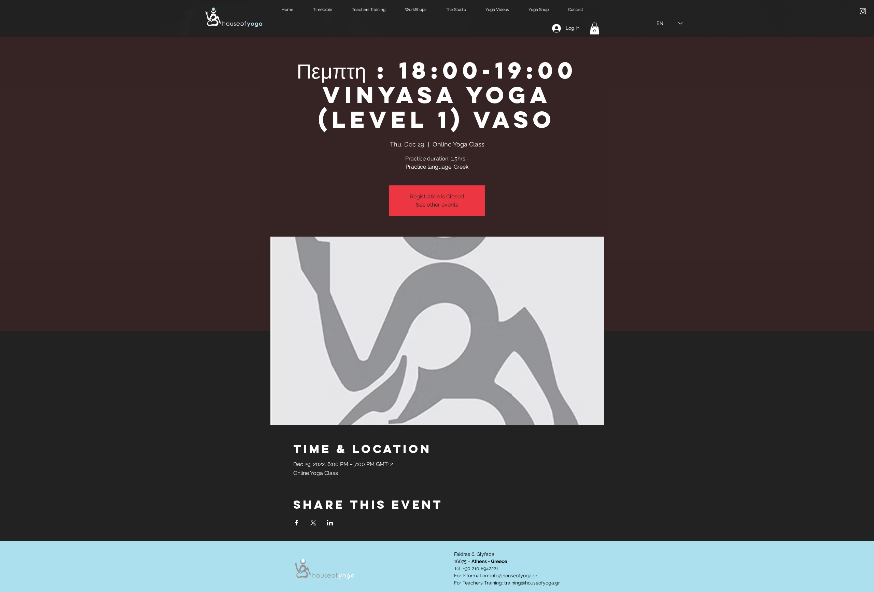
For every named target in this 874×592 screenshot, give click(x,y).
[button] (327, 10)
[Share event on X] (313, 522)
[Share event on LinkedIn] (330, 522)
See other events (437, 204)
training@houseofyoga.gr (532, 583)
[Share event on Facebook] (296, 522)
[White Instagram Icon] (863, 11)
